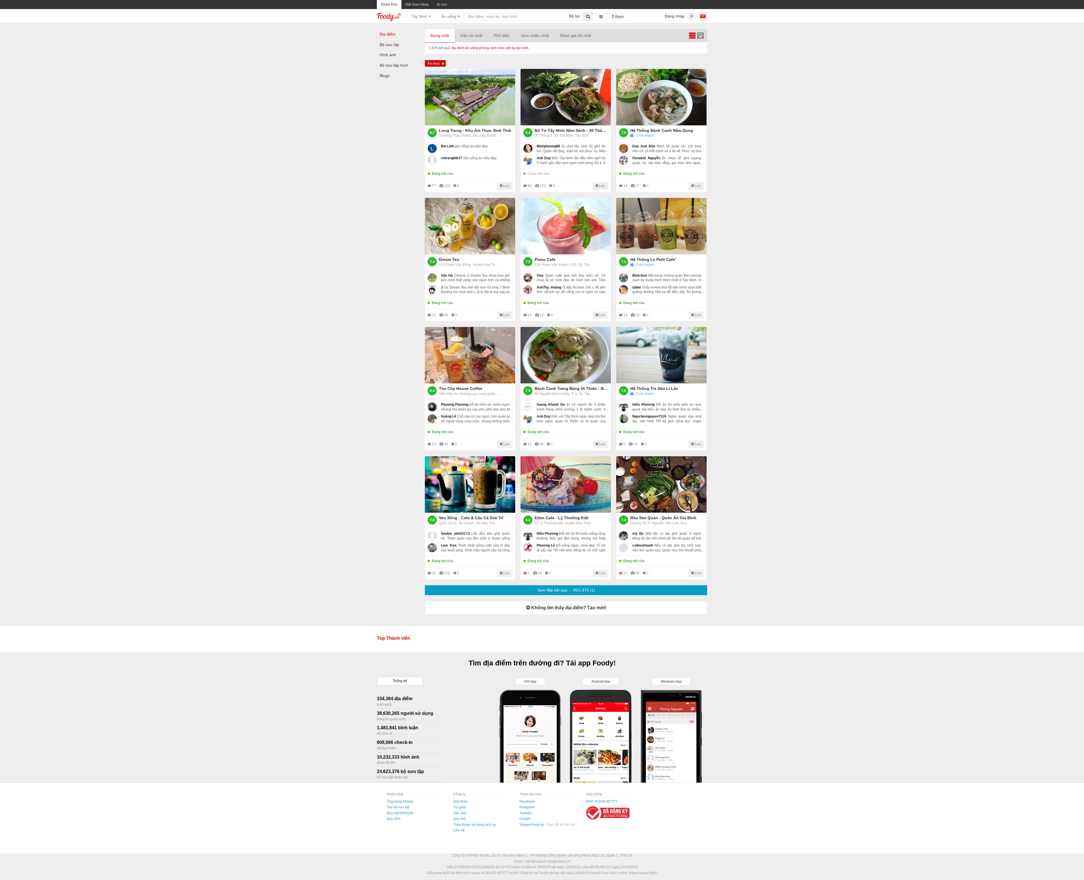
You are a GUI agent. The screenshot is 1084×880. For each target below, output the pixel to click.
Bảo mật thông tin (400, 813)
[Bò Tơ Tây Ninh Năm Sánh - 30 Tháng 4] (566, 97)
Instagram (527, 807)
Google (525, 819)
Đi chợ (442, 4)
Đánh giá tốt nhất (575, 35)
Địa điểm (387, 34)
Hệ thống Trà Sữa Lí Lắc (654, 388)
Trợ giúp (459, 807)
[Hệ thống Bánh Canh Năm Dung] (661, 97)
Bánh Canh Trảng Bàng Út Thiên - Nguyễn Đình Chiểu (571, 388)
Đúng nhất (439, 35)
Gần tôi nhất (471, 35)
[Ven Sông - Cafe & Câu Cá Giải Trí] (470, 484)
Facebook (527, 801)
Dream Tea (449, 259)
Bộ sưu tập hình (394, 65)
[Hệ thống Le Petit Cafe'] (661, 226)
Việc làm (459, 813)
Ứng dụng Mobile (400, 801)
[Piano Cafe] (566, 226)
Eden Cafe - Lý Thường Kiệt (562, 518)
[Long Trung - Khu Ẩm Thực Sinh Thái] (470, 97)
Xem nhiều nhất (535, 35)
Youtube (525, 813)
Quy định (394, 819)
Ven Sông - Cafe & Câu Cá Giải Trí (471, 518)
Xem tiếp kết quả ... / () (566, 590)
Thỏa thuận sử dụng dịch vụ (474, 825)
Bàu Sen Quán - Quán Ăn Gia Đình (663, 518)
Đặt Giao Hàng (417, 4)
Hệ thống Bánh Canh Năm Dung (661, 130)
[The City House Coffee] (470, 355)
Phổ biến (502, 35)
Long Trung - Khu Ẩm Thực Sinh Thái (475, 130)
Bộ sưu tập (389, 44)
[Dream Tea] (470, 226)
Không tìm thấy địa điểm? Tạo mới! (568, 607)
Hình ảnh (388, 55)
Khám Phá (389, 4)
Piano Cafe (545, 259)
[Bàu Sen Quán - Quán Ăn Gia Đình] (661, 484)
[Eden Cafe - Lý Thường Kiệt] (566, 484)
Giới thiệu (460, 801)
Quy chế (459, 819)
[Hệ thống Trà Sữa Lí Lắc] (661, 355)
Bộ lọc (574, 16)
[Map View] (700, 35)
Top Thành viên (393, 638)
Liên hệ (459, 830)
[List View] (692, 35)
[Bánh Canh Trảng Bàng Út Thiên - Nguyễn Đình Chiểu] (566, 355)
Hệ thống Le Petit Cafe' (653, 259)
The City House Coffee (460, 388)
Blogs (385, 75)
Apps (619, 16)
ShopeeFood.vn (532, 825)
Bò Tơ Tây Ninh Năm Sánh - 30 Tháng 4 (571, 130)
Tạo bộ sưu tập (398, 807)
